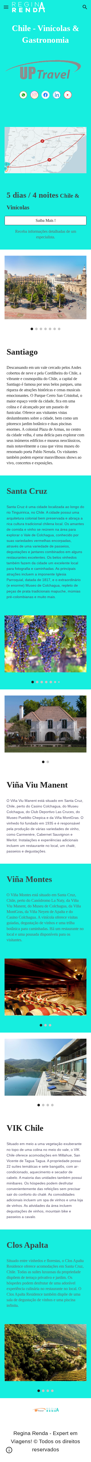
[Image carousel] (45, 293)
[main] (45, 34)
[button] (6, 7)
